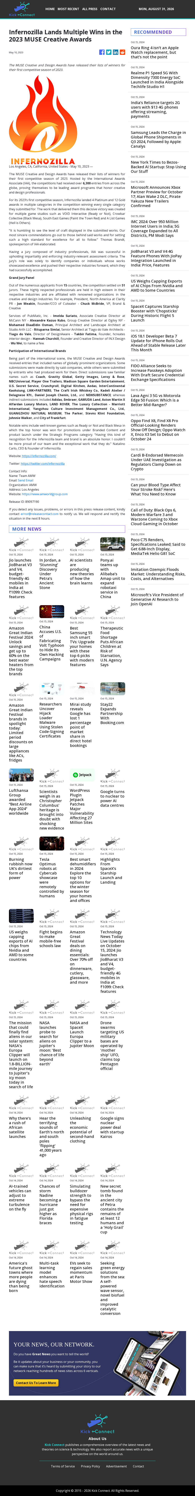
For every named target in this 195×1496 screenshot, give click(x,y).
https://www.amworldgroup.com (45, 494)
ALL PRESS (89, 9)
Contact (138, 1466)
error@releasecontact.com (39, 514)
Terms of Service (63, 1466)
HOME (50, 9)
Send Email (25, 480)
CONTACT (108, 9)
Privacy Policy (90, 1466)
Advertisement (116, 1466)
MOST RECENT (68, 9)
